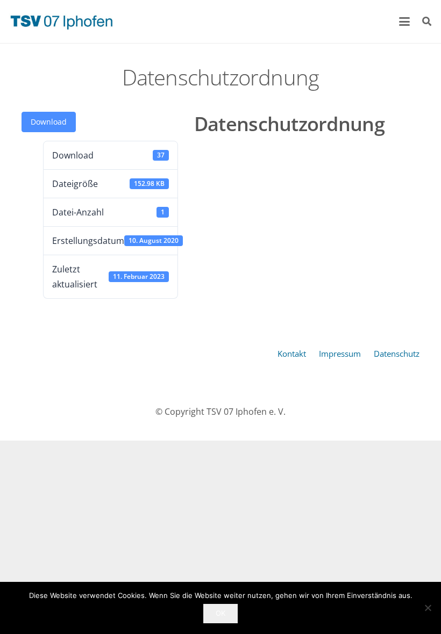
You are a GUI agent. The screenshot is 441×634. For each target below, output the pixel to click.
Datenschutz (396, 353)
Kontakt (292, 353)
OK (220, 613)
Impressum (340, 353)
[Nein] (427, 607)
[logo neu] (61, 21)
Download (49, 122)
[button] (405, 21)
